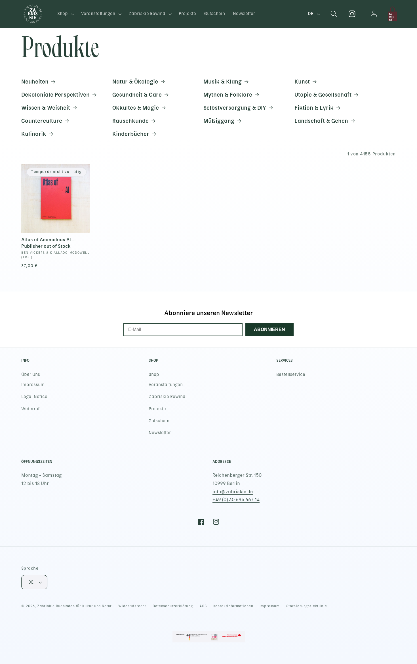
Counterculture (41, 120)
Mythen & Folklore (227, 94)
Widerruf (30, 408)
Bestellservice (290, 374)
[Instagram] (352, 14)
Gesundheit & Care (137, 94)
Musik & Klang (222, 81)
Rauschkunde (130, 120)
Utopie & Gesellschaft (322, 94)
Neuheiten (35, 81)
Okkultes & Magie (135, 107)
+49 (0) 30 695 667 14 (236, 499)
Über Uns (30, 374)
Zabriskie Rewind (167, 396)
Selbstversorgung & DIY (234, 107)
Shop (154, 374)
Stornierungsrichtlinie (306, 606)
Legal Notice (34, 396)
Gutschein (159, 420)
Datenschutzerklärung (173, 606)
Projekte (157, 408)
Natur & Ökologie (135, 81)
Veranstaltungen (166, 384)
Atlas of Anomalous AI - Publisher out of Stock (47, 243)
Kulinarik (33, 133)
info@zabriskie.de (232, 491)
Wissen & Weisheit (45, 107)
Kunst (302, 81)
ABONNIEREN (269, 329)
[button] (65, 14)
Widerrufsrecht (132, 606)
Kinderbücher (130, 133)
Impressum (33, 384)
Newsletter (160, 432)
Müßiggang (218, 120)
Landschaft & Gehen (321, 120)
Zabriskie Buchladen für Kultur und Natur (74, 606)
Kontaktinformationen (233, 606)
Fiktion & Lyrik (314, 107)
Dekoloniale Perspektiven (55, 94)
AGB (203, 606)
